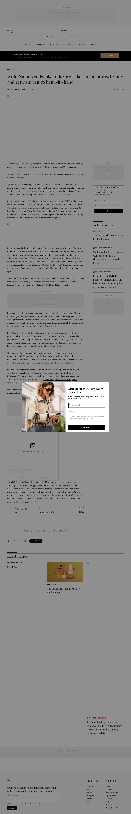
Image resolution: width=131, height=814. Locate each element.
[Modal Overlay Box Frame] (65, 407)
